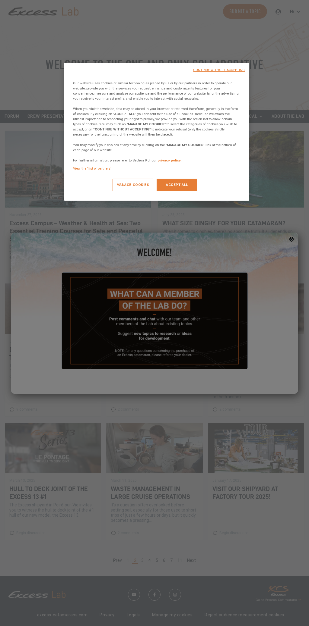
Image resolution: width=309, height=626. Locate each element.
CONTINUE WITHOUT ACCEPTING (219, 70)
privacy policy (169, 160)
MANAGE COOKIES (132, 185)
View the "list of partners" (92, 168)
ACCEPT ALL (177, 185)
